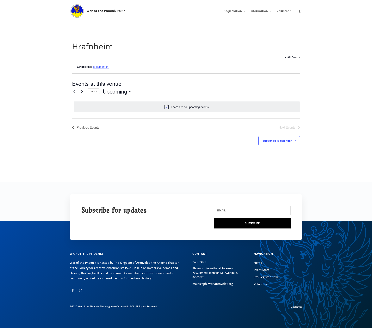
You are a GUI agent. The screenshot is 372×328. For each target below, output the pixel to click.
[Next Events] (82, 91)
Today (93, 91)
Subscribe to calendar (277, 141)
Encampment (101, 67)
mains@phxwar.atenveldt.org (212, 284)
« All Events (292, 57)
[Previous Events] (74, 91)
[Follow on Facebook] (73, 290)
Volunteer (283, 11)
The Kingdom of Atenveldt (132, 262)
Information (259, 11)
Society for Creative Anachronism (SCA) (105, 268)
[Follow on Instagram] (81, 290)
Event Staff (261, 270)
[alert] (187, 106)
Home (258, 262)
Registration (233, 11)
